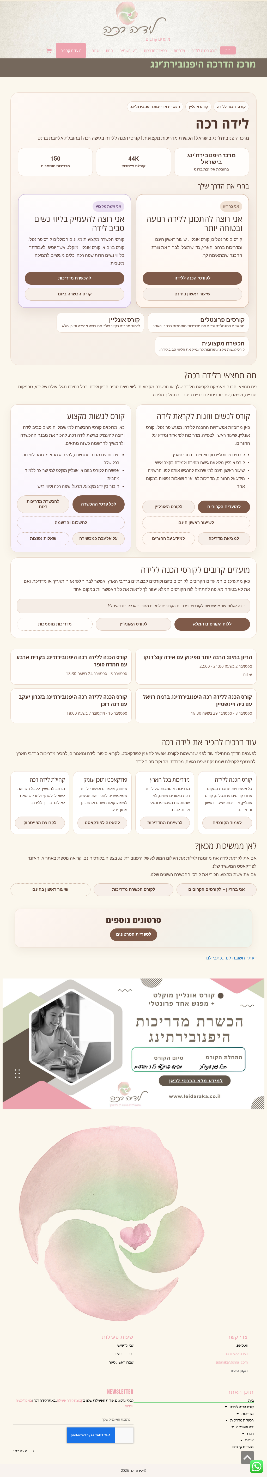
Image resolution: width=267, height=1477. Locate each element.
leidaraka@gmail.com (231, 1362)
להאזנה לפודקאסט (102, 822)
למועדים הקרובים (224, 506)
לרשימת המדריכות (164, 822)
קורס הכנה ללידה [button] (242, 1407)
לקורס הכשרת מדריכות (133, 889)
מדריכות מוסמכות (55, 624)
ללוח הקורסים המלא (212, 624)
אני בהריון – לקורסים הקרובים (216, 889)
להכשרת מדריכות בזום (43, 504)
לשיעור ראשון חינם (196, 522)
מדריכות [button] (247, 1414)
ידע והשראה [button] (245, 1427)
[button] (204, 50)
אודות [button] (249, 1440)
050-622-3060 (237, 1354)
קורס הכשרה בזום (75, 293)
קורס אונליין (198, 107)
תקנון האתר (239, 1371)
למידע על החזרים (168, 538)
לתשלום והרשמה (71, 522)
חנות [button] (250, 1433)
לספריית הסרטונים (133, 934)
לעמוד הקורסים (227, 822)
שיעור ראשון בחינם (192, 293)
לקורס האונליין (168, 506)
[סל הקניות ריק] (49, 50)
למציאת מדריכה (224, 538)
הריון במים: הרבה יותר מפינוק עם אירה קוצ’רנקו (197, 657)
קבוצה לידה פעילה (70, 1400)
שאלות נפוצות (43, 538)
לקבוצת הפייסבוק (39, 822)
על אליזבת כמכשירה (98, 538)
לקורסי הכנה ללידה (192, 278)
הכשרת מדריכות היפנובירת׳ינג (155, 107)
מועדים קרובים (158, 39)
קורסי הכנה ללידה (231, 107)
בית (251, 1400)
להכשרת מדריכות (74, 278)
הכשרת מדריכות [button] (242, 1420)
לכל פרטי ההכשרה (98, 504)
